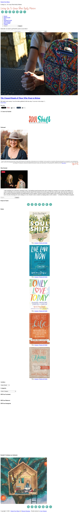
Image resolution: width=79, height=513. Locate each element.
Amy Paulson (43, 511)
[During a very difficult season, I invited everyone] (13, 429)
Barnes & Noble (43, 243)
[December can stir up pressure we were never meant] (39, 414)
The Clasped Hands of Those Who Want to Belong (20, 98)
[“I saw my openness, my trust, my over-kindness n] (39, 444)
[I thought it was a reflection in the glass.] (13, 444)
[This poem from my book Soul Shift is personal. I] (65, 444)
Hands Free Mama (5, 2)
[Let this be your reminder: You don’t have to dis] (39, 429)
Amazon (36, 243)
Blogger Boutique (25, 511)
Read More (3, 102)
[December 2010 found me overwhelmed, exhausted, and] (65, 414)
